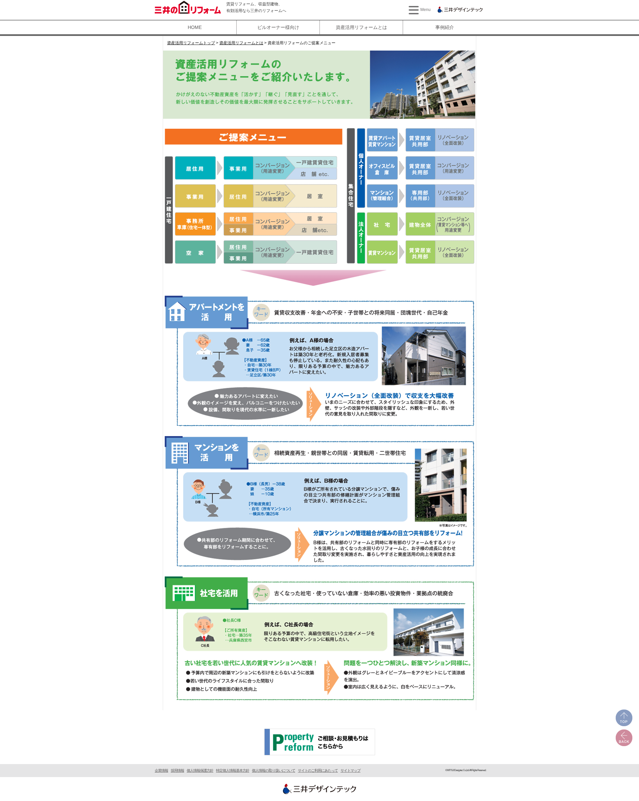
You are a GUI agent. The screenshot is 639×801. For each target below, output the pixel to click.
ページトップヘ (624, 718)
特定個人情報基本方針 (232, 770)
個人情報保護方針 (200, 770)
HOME (195, 27)
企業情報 (161, 770)
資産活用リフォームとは (361, 27)
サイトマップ (350, 770)
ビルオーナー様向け (278, 27)
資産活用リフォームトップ (191, 43)
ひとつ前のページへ (624, 737)
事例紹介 (444, 27)
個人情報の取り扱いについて (273, 770)
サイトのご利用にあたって (318, 770)
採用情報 (177, 770)
